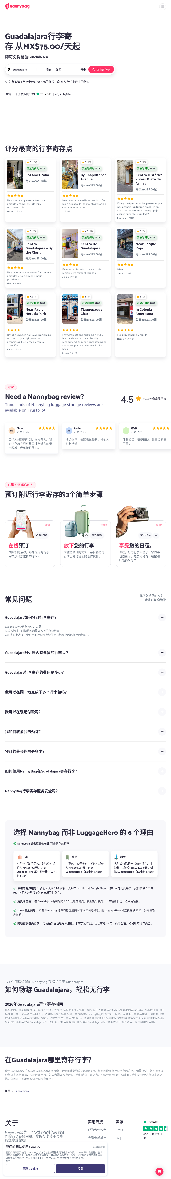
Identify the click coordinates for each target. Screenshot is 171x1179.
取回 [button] (58, 69)
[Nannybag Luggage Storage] (19, 6)
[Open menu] (162, 6)
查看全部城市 (97, 1138)
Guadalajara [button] (20, 69)
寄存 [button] (49, 69)
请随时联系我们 (155, 600)
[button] (159, 1172)
